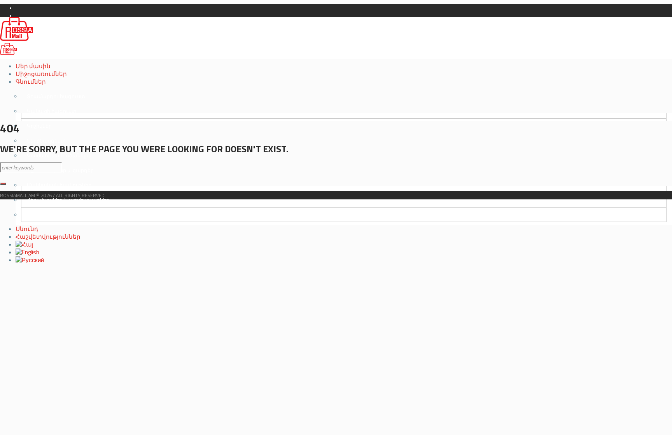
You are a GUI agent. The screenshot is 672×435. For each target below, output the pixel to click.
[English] (27, 252)
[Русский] (30, 259)
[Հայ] (24, 244)
